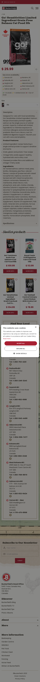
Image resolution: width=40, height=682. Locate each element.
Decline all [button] (20, 349)
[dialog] (20, 341)
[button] (20, 353)
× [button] (35, 327)
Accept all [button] (21, 343)
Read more (7, 338)
